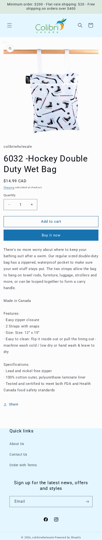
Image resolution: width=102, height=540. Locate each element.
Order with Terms (23, 465)
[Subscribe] (87, 501)
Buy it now (51, 235)
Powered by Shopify (68, 537)
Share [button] (13, 404)
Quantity (9, 195)
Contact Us (18, 454)
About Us (16, 444)
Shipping (9, 187)
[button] (9, 25)
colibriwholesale (43, 537)
